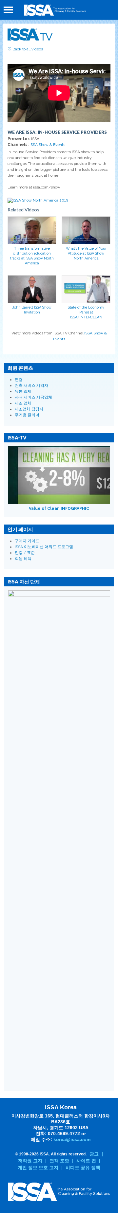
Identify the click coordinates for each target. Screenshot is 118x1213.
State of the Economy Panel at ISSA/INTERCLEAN (86, 312)
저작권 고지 (30, 1160)
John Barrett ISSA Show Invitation (31, 309)
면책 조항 (59, 1160)
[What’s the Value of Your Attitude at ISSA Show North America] (86, 230)
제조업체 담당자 (29, 409)
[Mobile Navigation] (8, 10)
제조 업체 (23, 403)
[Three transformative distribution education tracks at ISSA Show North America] (32, 230)
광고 (94, 1153)
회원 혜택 (23, 558)
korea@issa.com (71, 1139)
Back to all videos (27, 49)
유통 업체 (23, 391)
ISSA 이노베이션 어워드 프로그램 (44, 546)
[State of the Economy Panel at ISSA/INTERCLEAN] (86, 289)
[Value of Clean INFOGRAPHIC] (59, 475)
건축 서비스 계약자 (31, 385)
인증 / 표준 (25, 552)
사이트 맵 (86, 1160)
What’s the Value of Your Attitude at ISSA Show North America (86, 253)
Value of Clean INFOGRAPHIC (59, 508)
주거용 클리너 (27, 415)
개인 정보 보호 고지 (38, 1167)
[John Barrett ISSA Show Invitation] (32, 289)
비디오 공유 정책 (83, 1167)
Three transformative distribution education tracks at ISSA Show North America (32, 255)
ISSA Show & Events (47, 144)
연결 (19, 379)
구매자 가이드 (27, 541)
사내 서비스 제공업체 (33, 397)
